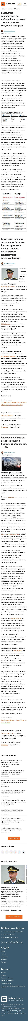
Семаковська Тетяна (9, 31)
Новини (3, 951)
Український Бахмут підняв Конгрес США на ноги (13, 721)
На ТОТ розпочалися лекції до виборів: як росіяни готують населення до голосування (11, 762)
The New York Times (8, 286)
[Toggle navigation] (25, 4)
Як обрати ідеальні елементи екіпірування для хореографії (11, 829)
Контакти (3, 975)
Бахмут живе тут (7, 733)
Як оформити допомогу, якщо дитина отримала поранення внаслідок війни (14, 782)
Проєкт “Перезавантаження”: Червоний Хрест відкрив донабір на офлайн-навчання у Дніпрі (13, 820)
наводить (11, 497)
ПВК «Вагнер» (5, 324)
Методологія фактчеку (7, 980)
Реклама (3, 962)
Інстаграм (4, 427)
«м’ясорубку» (17, 650)
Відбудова (4, 959)
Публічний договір (6, 983)
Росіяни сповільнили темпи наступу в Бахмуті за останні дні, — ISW (13, 403)
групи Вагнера (16, 618)
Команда (3, 972)
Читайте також (8, 861)
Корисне (3, 954)
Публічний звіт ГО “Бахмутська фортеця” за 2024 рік (13, 986)
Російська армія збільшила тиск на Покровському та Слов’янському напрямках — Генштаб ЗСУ (13, 792)
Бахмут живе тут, (7, 415)
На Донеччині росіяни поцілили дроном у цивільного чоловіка (12, 811)
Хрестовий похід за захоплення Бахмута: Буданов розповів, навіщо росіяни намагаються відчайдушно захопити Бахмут (12, 893)
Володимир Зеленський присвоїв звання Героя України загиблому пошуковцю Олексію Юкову (12, 772)
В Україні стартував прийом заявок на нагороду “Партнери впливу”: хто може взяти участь (13, 802)
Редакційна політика (6, 978)
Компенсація (4, 956)
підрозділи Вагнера (8, 356)
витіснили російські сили (10, 534)
